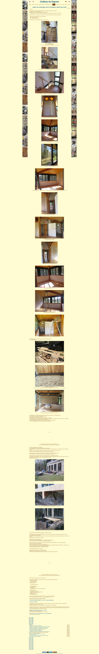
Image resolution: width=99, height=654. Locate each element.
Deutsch (62, 653)
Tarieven (66, 4)
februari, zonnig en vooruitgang (34, 633)
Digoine (30, 624)
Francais (60, 653)
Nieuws (54, 4)
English (58, 653)
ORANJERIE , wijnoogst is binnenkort (35, 625)
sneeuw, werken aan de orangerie (34, 636)
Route (63, 4)
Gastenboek (57, 4)
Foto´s (51, 4)
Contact (69, 4)
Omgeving (36, 4)
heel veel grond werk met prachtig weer (35, 630)
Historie (33, 4)
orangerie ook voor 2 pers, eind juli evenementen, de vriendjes (39, 626)
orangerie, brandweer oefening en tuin (35, 629)
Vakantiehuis (46, 653)
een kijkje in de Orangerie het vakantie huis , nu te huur (38, 627)
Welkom (30, 4)
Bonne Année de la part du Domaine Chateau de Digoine (38, 635)
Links (60, 4)
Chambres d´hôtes (41, 4)
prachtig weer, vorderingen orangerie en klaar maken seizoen (39, 631)
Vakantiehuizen (47, 4)
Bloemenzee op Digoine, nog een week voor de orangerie (38, 628)
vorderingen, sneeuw (32, 634)
